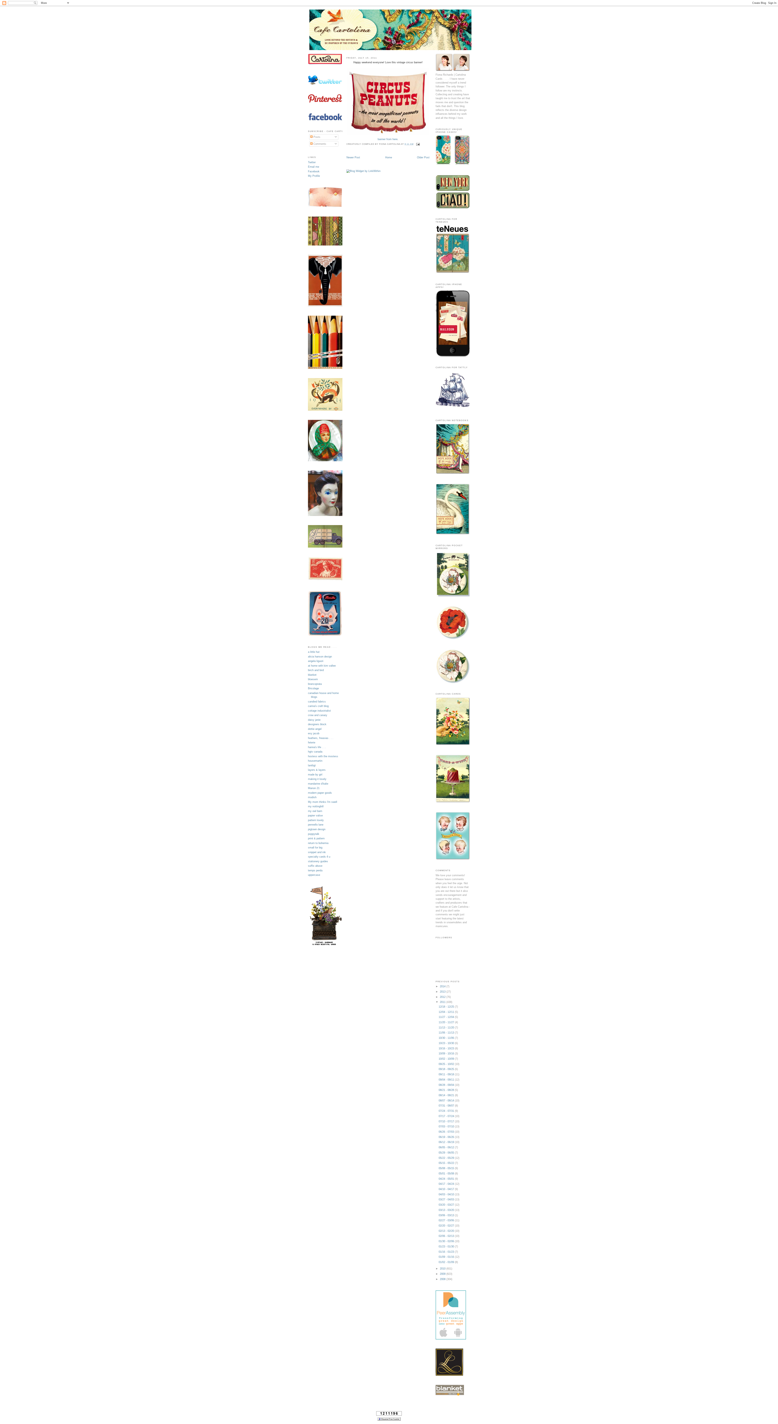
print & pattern (316, 838)
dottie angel (315, 728)
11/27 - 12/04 (447, 1017)
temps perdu (315, 870)
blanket (312, 674)
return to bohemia (318, 843)
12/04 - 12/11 (447, 1011)
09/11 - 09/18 (447, 1074)
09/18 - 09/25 (447, 1069)
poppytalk (313, 833)
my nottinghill (316, 806)
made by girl (315, 774)
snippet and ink (317, 852)
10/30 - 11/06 (447, 1037)
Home (388, 157)
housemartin (315, 760)
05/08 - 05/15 (447, 1168)
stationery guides (318, 861)
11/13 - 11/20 (447, 1027)
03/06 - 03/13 (447, 1215)
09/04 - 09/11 (447, 1079)
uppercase (314, 874)
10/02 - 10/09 (447, 1058)
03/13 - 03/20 (447, 1210)
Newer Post (353, 157)
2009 (443, 1273)
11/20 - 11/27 (447, 1022)
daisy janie (314, 719)
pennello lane (315, 824)
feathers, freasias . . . (320, 738)
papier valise (315, 815)
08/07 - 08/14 (447, 1100)
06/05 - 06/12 (447, 1147)
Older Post (423, 157)
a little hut (314, 651)
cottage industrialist (319, 710)
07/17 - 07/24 (447, 1116)
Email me (313, 166)
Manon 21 (314, 788)
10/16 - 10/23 (447, 1048)
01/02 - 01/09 (447, 1262)
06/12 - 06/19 (447, 1142)
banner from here (388, 139)
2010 (443, 1268)
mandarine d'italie (318, 783)
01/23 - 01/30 (447, 1246)
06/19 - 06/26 (447, 1137)
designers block (317, 724)
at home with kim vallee (322, 665)
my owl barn (315, 811)
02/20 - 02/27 (447, 1225)
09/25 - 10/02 (447, 1064)
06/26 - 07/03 (447, 1131)
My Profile (314, 175)
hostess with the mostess (323, 756)
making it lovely (317, 779)
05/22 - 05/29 (447, 1157)
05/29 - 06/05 (447, 1152)
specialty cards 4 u (319, 856)
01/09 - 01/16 (447, 1256)
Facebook (314, 171)
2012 (443, 996)
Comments (319, 143)
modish (312, 797)
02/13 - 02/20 (447, 1230)
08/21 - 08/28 (447, 1090)
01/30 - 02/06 (447, 1241)
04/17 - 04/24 (447, 1183)
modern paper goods (320, 792)
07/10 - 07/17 (447, 1121)
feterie (311, 742)
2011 (443, 1002)
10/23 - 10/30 (447, 1043)
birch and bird (316, 670)
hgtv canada (315, 751)
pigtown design (316, 829)
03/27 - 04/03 (447, 1199)
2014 (443, 986)
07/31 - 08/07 (447, 1105)
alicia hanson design (320, 656)
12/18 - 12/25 (447, 1006)
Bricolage (313, 688)
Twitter (312, 162)
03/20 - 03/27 (447, 1204)
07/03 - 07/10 (447, 1126)
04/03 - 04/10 (447, 1194)
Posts (316, 136)
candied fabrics (317, 701)
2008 (443, 1279)
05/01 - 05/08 (447, 1173)
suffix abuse (315, 865)
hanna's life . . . (317, 747)
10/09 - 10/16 (447, 1053)
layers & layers (317, 769)
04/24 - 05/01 (447, 1178)
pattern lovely (316, 820)
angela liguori (315, 661)
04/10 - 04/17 (447, 1189)
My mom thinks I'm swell (322, 801)
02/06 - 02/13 (447, 1235)
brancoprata (315, 683)
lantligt (312, 765)
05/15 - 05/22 (447, 1163)
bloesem (313, 679)
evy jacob (313, 733)
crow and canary (317, 715)
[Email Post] (417, 144)
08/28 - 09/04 (447, 1084)
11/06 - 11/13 (447, 1032)
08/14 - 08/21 (447, 1095)
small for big (315, 847)
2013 (443, 991)
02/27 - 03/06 (447, 1220)
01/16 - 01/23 (447, 1251)
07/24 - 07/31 (447, 1110)
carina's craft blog (318, 706)
